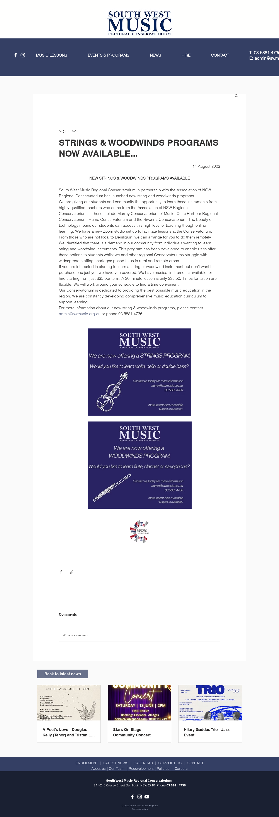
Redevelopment (141, 768)
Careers (181, 768)
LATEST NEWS (115, 763)
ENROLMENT (86, 763)
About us (99, 768)
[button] (59, 55)
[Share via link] (72, 572)
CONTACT (195, 763)
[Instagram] (23, 55)
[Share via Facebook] (61, 572)
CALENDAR (143, 763)
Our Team (116, 768)
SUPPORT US (170, 763)
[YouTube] (147, 797)
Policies (163, 768)
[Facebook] (16, 55)
